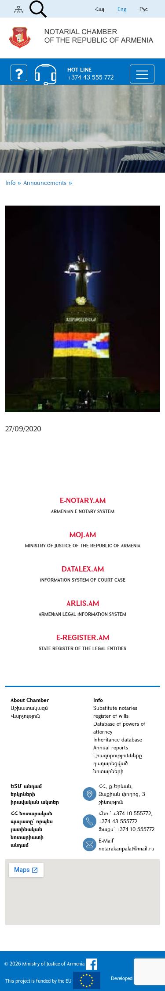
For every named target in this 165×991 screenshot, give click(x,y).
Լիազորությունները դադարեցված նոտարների (117, 763)
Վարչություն (25, 715)
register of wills (110, 715)
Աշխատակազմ (29, 707)
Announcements (44, 182)
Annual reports (110, 747)
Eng (121, 8)
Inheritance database (117, 739)
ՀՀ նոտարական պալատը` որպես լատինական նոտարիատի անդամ (32, 829)
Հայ (99, 8)
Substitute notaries (115, 707)
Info (10, 182)
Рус (143, 8)
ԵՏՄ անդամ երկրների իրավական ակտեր (35, 793)
